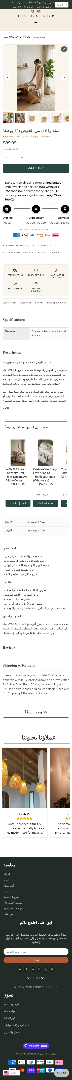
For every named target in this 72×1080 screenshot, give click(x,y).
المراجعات (9, 914)
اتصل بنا (8, 891)
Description (25, 303)
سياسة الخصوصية (13, 908)
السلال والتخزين (12, 1032)
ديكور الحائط (10, 1018)
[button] (61, 5)
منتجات (36, 37)
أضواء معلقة (10, 1011)
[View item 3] (32, 118)
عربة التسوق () (38, 11)
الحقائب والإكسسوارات (16, 1025)
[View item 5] (56, 118)
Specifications (9, 303)
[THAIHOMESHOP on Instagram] (52, 969)
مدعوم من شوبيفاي (48, 1053)
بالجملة (7, 874)
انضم (6, 880)
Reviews (39, 303)
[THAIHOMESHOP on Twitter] (20, 969)
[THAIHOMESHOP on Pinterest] (39, 969)
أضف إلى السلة (18, 503)
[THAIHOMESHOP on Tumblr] (46, 969)
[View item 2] (20, 118)
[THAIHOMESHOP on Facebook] (26, 969)
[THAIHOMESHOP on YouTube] (33, 969)
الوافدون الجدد (11, 1004)
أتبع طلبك (9, 886)
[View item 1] (8, 118)
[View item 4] (44, 118)
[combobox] (45, 495)
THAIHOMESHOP (31, 1053)
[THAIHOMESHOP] (36, 16)
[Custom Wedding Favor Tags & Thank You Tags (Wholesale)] (45, 453)
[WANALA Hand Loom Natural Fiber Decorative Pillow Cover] (18, 453)
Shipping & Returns (56, 303)
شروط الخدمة (11, 897)
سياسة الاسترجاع (13, 902)
